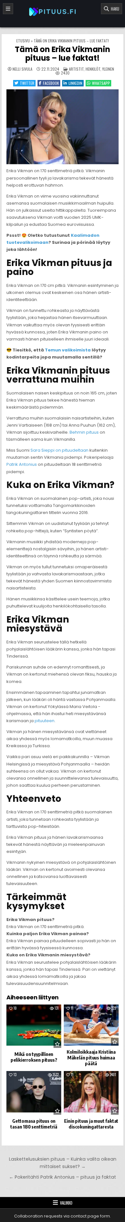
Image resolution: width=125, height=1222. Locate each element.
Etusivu (23, 40)
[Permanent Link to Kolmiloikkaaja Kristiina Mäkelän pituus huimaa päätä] (91, 1025)
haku (114, 8)
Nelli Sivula (22, 69)
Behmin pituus (84, 432)
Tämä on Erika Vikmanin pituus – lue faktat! (62, 53)
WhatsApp (101, 83)
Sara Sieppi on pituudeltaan (59, 450)
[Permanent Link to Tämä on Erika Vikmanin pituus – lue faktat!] (62, 126)
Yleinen (108, 69)
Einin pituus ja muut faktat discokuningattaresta (91, 1123)
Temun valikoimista (68, 350)
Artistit (76, 69)
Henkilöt (93, 69)
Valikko (66, 1203)
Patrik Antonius (21, 464)
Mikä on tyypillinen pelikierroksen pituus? (34, 1057)
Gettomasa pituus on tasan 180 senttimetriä (33, 1123)
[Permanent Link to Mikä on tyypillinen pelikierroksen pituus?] (34, 1026)
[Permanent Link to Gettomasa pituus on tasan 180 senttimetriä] (34, 1092)
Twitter (27, 83)
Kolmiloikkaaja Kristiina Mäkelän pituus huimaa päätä (91, 1057)
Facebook (51, 83)
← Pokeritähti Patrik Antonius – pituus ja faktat (62, 1177)
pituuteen (44, 721)
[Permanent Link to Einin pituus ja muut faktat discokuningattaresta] (91, 1092)
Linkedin (75, 83)
